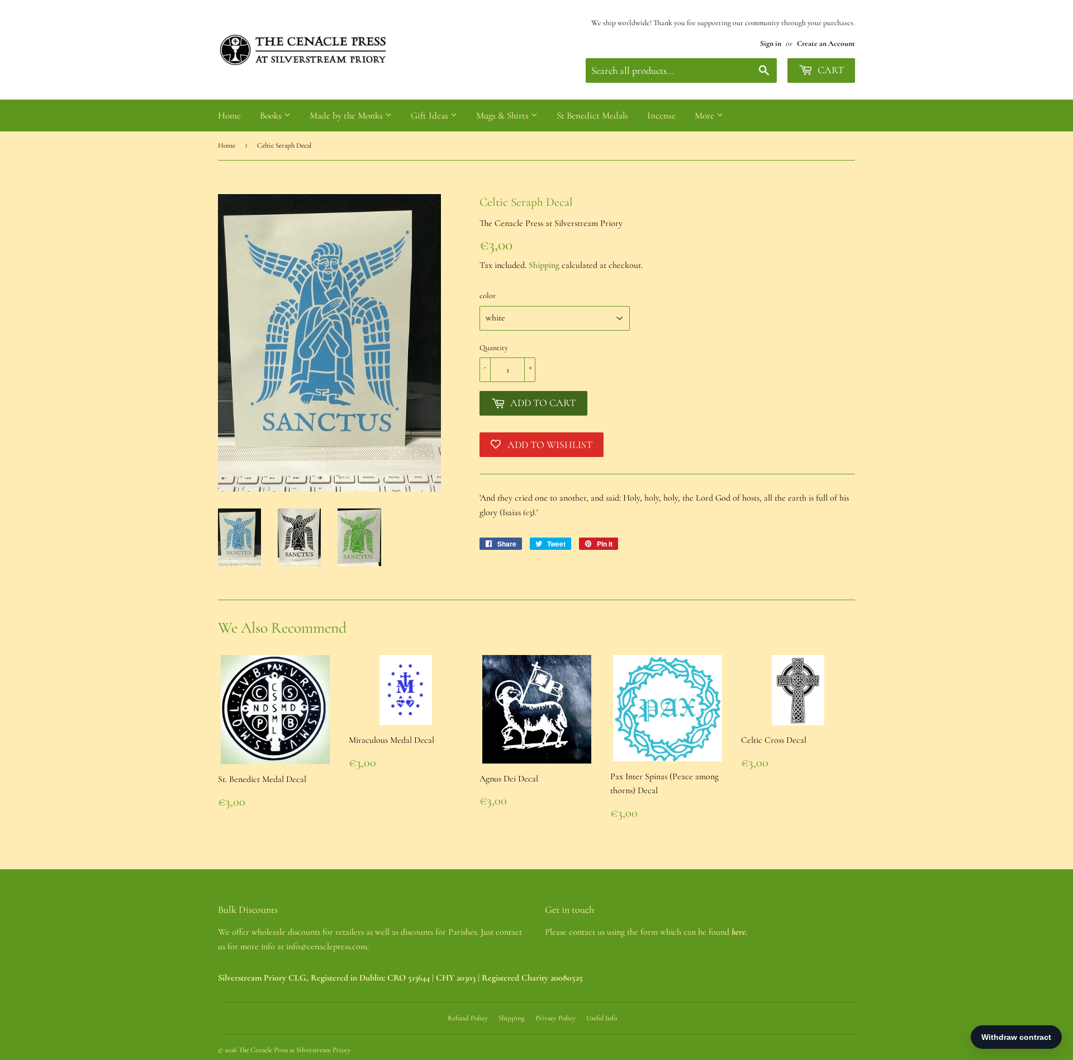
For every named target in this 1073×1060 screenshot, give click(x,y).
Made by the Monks (347, 115)
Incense (661, 115)
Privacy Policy (555, 1018)
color (487, 295)
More (705, 115)
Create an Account (826, 43)
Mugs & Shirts (503, 115)
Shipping (544, 265)
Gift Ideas (430, 115)
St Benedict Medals (592, 115)
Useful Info (601, 1018)
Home (229, 115)
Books (272, 115)
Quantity (493, 347)
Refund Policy (468, 1018)
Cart (829, 70)
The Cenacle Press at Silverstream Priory (295, 1049)
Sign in (770, 43)
